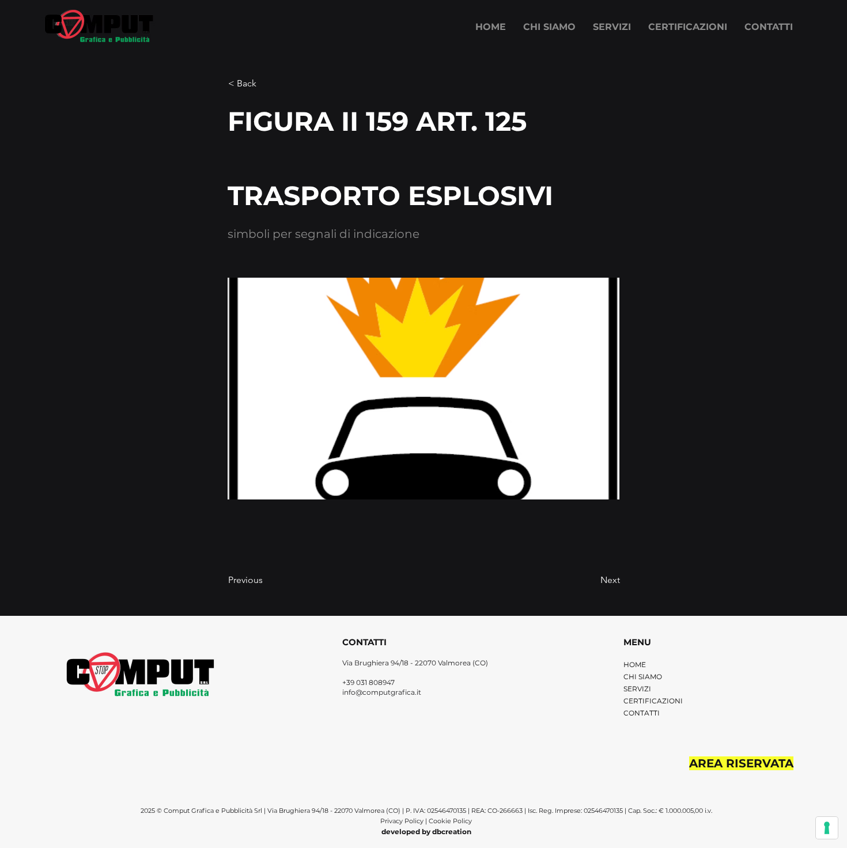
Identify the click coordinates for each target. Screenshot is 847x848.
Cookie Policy (450, 821)
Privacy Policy (402, 821)
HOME (634, 664)
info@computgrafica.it (381, 692)
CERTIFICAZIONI (653, 700)
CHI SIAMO (642, 676)
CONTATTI (641, 713)
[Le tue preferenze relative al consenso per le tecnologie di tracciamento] (827, 828)
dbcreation (451, 831)
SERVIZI (637, 688)
